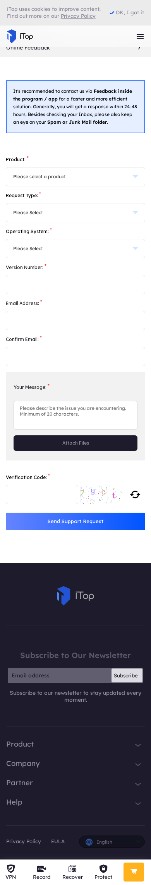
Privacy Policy (23, 841)
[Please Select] (75, 212)
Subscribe (126, 675)
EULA (58, 841)
